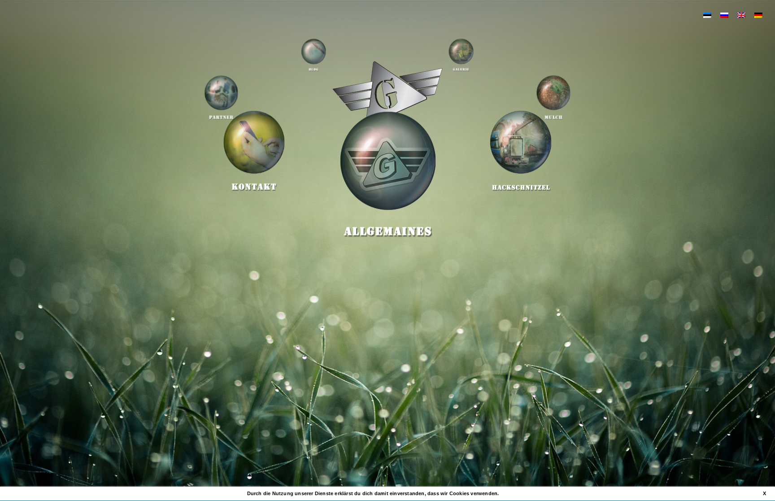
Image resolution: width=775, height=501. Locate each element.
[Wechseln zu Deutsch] (758, 15)
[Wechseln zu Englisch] (741, 15)
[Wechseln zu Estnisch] (707, 15)
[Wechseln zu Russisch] (724, 15)
